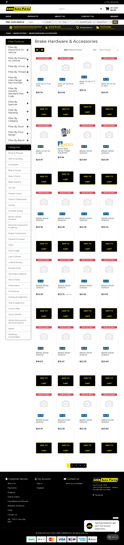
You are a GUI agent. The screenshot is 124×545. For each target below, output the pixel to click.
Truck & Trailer (14, 309)
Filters (10, 245)
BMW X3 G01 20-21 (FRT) (108, 85)
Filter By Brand (16, 140)
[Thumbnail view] (37, 50)
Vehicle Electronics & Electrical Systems (17, 321)
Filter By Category (13, 119)
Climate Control (15, 193)
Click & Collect (13, 497)
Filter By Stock (16, 126)
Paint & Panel (14, 280)
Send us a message (74, 483)
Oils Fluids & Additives (17, 274)
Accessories (13, 165)
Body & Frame (14, 176)
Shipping (11, 492)
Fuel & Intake (14, 251)
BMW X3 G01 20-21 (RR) (43, 152)
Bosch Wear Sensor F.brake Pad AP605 (64, 151)
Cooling (11, 205)
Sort (94, 50)
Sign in (39, 483)
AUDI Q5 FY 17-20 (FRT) (43, 85)
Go (115, 22)
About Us (60, 16)
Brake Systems (14, 182)
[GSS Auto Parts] (18, 9)
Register (40, 488)
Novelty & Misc (14, 268)
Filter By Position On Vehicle (17, 59)
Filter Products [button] (16, 41)
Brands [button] (114, 16)
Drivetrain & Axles (15, 211)
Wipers (11, 329)
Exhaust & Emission (16, 239)
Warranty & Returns (16, 506)
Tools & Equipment (16, 303)
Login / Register (111, 2)
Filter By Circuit (16, 66)
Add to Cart (44, 111)
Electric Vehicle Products (14, 218)
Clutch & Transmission (17, 199)
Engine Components (17, 233)
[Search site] (101, 9)
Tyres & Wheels (14, 314)
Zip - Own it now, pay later (16, 520)
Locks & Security (15, 262)
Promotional (13, 291)
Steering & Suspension (17, 297)
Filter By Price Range (15, 133)
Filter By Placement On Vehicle (16, 50)
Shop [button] (8, 16)
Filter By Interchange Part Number (15, 80)
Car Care (12, 188)
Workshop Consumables (14, 335)
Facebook (98, 495)
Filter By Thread (17, 72)
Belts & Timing (14, 170)
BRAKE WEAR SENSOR (86, 152)
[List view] (41, 50)
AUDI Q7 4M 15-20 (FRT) (66, 85)
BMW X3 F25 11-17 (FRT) (87, 82)
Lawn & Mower (14, 256)
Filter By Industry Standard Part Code (15, 92)
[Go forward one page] (84, 465)
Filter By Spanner (12, 103)
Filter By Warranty (13, 111)
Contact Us (87, 16)
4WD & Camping (15, 159)
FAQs (10, 510)
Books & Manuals (15, 153)
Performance (14, 285)
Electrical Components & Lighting (18, 226)
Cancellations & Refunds (18, 501)
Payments (12, 488)
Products (33, 16)
